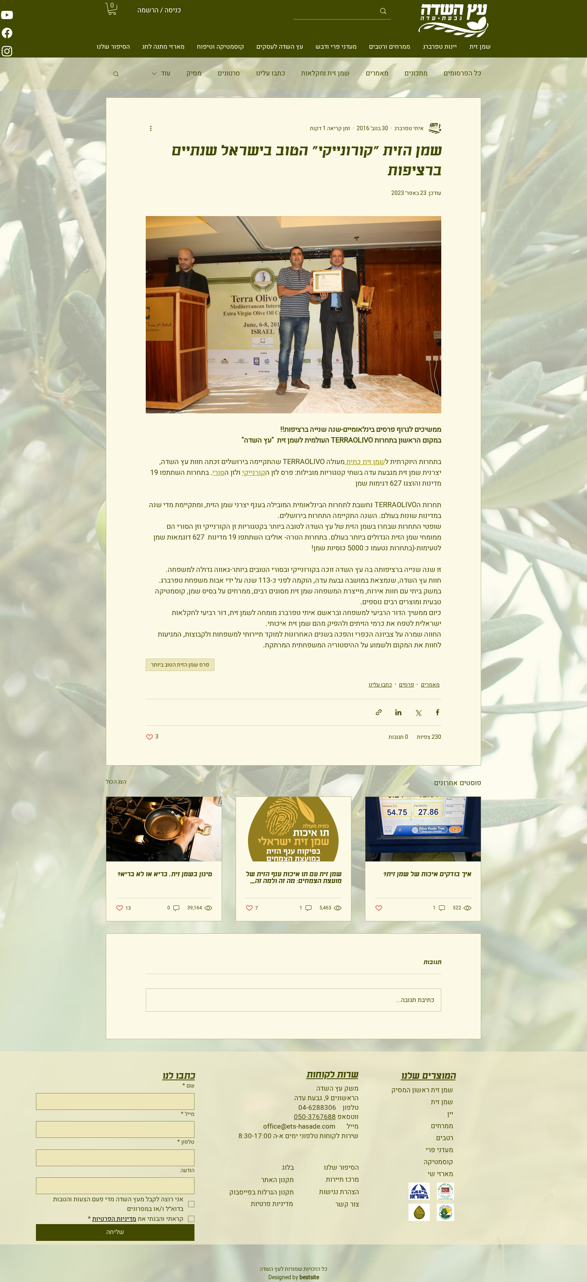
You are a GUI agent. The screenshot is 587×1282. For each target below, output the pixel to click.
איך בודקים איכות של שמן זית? (427, 874)
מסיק (194, 73)
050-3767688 (315, 1117)
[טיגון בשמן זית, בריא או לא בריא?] (164, 829)
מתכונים (416, 73)
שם (188, 1086)
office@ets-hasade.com (299, 1126)
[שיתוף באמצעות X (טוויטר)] (418, 712)
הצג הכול (116, 782)
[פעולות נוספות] (150, 128)
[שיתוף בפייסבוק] (437, 712)
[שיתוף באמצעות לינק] (379, 712)
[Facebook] (7, 33)
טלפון (185, 1142)
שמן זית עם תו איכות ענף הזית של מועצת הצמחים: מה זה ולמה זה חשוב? (293, 878)
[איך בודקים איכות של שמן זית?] (423, 829)
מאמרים (377, 73)
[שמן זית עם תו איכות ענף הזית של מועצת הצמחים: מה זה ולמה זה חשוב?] (293, 829)
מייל (187, 1114)
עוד (166, 73)
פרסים (406, 685)
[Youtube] (7, 15)
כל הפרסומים (462, 73)
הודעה (187, 1171)
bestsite (309, 1277)
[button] (112, 9)
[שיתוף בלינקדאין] (398, 712)
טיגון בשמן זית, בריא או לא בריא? (164, 874)
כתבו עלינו (270, 73)
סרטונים (229, 73)
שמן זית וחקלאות (325, 73)
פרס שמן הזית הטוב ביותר (180, 665)
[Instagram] (7, 51)
